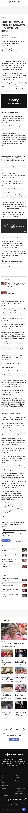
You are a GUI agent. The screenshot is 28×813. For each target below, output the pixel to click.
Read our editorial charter (14, 765)
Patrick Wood (5, 35)
